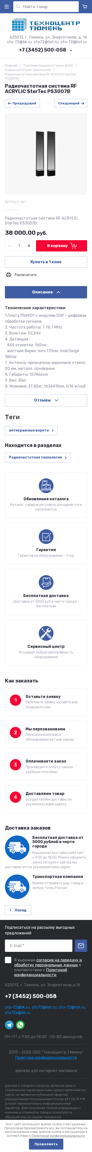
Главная (11, 65)
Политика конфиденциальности (46, 1057)
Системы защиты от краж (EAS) (48, 65)
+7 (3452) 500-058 (42, 50)
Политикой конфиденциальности (40, 972)
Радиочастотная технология (28, 70)
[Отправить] (81, 946)
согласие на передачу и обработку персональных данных (48, 962)
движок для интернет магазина (46, 1070)
